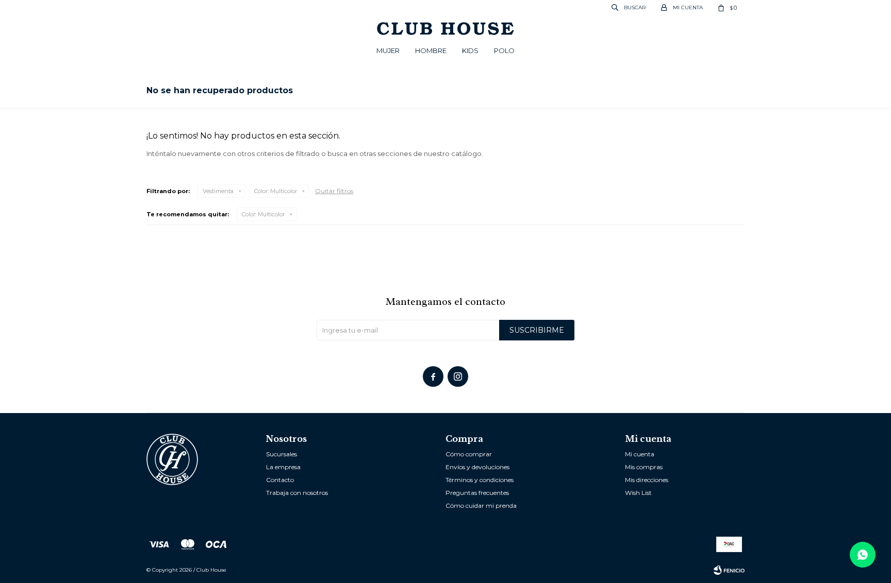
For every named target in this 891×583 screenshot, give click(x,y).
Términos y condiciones (480, 480)
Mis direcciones (646, 480)
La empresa (283, 467)
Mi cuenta (639, 454)
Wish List (638, 492)
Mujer (388, 50)
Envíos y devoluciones (477, 467)
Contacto (280, 480)
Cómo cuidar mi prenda (481, 505)
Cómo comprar (469, 454)
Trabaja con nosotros (297, 492)
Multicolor (275, 191)
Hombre (431, 50)
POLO (504, 50)
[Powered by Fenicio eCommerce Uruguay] (729, 570)
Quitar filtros (334, 191)
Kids (470, 50)
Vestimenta (218, 191)
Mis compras (644, 467)
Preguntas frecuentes (477, 492)
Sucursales (281, 454)
